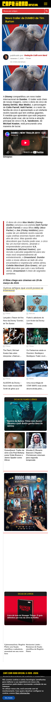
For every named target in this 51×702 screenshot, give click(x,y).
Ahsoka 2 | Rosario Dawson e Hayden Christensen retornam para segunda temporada (35, 455)
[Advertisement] (25, 191)
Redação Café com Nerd (35, 55)
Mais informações (22, 693)
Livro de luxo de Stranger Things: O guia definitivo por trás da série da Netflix (24, 616)
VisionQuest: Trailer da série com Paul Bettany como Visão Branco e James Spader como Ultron (14, 455)
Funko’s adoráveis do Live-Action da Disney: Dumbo (35, 321)
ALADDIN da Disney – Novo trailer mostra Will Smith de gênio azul (12, 386)
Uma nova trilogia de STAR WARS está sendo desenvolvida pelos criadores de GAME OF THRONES (36, 386)
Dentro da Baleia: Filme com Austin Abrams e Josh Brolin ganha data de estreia (25, 423)
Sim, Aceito (9, 698)
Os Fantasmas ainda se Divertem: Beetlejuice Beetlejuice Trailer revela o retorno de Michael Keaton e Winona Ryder (37, 353)
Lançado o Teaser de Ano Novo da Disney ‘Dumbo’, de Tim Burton (13, 321)
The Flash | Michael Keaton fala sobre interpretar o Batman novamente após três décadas (11, 353)
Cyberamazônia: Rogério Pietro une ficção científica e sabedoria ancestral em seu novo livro (14, 649)
